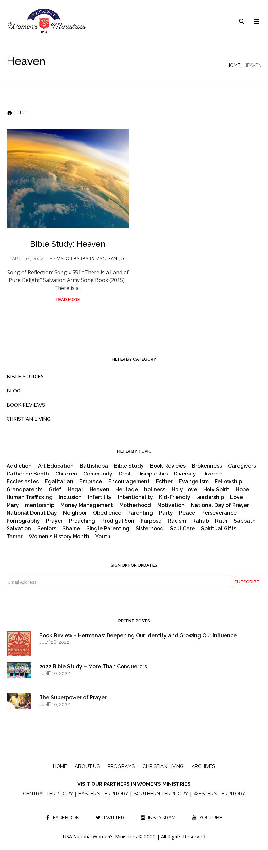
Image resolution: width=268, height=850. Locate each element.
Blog (14, 391)
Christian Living (29, 419)
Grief (55, 489)
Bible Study (129, 466)
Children (66, 473)
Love (236, 497)
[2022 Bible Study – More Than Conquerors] (19, 670)
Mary (13, 505)
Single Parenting (107, 528)
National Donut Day (32, 513)
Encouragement (129, 481)
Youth (102, 536)
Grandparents (24, 489)
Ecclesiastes (23, 481)
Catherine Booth (28, 473)
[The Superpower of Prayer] (19, 701)
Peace (187, 513)
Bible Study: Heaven (68, 244)
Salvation (19, 528)
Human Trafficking (30, 497)
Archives (203, 766)
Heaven (99, 489)
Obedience (107, 513)
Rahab (200, 521)
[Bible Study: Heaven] (68, 178)
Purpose (151, 521)
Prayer (54, 521)
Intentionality (135, 497)
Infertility (100, 497)
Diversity (185, 473)
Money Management (86, 505)
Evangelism (194, 481)
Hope (242, 489)
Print (19, 112)
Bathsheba (94, 466)
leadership (210, 497)
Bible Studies (25, 377)
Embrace (90, 481)
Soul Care (182, 528)
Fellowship (228, 481)
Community (97, 473)
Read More (68, 299)
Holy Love (184, 489)
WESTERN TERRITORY (219, 794)
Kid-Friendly (174, 497)
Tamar (15, 536)
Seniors (46, 528)
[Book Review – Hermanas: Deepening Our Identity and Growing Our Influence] (19, 649)
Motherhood (135, 505)
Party (166, 513)
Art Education (56, 466)
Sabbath (245, 521)
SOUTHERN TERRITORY (161, 794)
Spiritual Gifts (218, 528)
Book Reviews (26, 405)
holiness (154, 489)
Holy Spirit (216, 489)
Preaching (82, 521)
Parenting (140, 513)
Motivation (171, 505)
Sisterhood (150, 528)
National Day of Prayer (220, 505)
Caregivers (242, 466)
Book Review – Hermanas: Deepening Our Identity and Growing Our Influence (138, 635)
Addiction (19, 466)
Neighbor (75, 513)
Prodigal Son (117, 521)
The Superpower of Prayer (73, 697)
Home (233, 65)
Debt (125, 473)
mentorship (39, 505)
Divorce (212, 473)
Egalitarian (59, 481)
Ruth (221, 521)
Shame (71, 528)
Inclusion (70, 497)
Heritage (126, 489)
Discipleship (152, 473)
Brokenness (207, 466)
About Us (87, 766)
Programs (121, 766)
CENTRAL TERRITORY (48, 794)
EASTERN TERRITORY (103, 794)
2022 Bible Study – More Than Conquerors (93, 666)
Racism (177, 521)
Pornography (23, 521)
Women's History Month (59, 536)
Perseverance (219, 513)
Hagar (75, 489)
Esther (164, 481)
